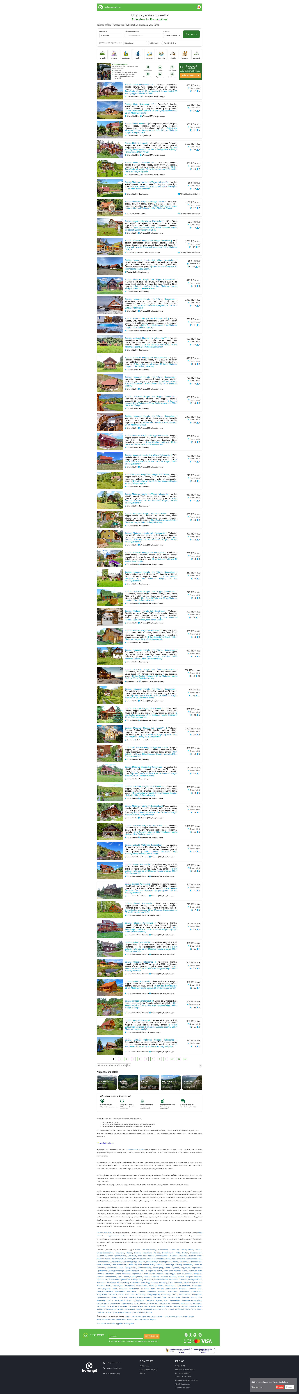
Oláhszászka (141, 1285)
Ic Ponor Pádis (148, 1289)
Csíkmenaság (110, 1309)
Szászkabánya (196, 1262)
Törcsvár (183, 1280)
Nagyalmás (147, 1253)
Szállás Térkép (145, 1366)
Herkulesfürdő (167, 1253)
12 (185, 1059)
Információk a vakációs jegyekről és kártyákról (115, 1324)
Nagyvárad (120, 1253)
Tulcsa (184, 1271)
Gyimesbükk (125, 1280)
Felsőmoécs (173, 1280)
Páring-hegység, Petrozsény (158, 1294)
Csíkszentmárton (183, 1285)
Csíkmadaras (129, 1309)
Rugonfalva (136, 1274)
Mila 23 (111, 1312)
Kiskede (160, 1289)
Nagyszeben (197, 1268)
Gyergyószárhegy (116, 1271)
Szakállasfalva (127, 1303)
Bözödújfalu (148, 1280)
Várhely (114, 1297)
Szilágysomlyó (164, 1303)
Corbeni (126, 1277)
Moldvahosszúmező (146, 1265)
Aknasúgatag (158, 1268)
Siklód (114, 1289)
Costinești (164, 1277)
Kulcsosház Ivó (132, 233)
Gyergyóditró (186, 1303)
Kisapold (128, 1312)
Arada (187, 1309)
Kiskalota (185, 1297)
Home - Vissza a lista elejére (115, 1065)
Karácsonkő (120, 1300)
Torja (164, 1297)
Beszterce (113, 1294)
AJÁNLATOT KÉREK (189, 75)
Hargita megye (145, 135)
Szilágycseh (196, 1294)
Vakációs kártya (117, 43)
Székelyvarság (137, 1280)
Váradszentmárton (144, 1297)
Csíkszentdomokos (194, 1259)
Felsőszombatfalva (118, 1259)
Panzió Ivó (130, 252)
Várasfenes (111, 1283)
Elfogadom (290, 1387)
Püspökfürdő (114, 1280)
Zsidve (171, 1309)
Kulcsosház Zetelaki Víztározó (137, 857)
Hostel (191, 1316)
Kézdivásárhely (123, 1283)
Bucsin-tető (174, 1250)
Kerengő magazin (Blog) (149, 1369)
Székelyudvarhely (149, 1250)
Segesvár (151, 1271)
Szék (119, 1277)
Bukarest (157, 1297)
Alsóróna (161, 1291)
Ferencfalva (122, 1265)
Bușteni (185, 1253)
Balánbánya (147, 1309)
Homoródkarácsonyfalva (191, 1300)
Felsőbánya (120, 1291)
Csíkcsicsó (173, 1256)
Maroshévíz (101, 1256)
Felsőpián (189, 1277)
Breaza (193, 1297)
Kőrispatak (101, 1283)
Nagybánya (119, 1312)
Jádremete (192, 1271)
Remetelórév (175, 1300)
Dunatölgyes (118, 1285)
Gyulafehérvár (102, 1271)
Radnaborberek (174, 1297)
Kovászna (106, 1265)
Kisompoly (163, 1283)
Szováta (175, 1262)
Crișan (145, 1274)
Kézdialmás (131, 1291)
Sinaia (128, 1300)
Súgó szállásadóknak (182, 1373)
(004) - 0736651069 (114, 1368)
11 (179, 1059)
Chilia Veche (102, 1312)
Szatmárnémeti (150, 1306)
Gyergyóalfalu (130, 1268)
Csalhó (152, 1274)
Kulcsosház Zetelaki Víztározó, (138, 915)
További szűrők (169, 43)
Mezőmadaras (184, 1294)
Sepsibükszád (171, 1289)
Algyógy (169, 1306)
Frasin (134, 1312)
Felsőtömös (184, 1291)
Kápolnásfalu (112, 1268)
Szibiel (167, 1268)
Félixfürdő (183, 1256)
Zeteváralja (131, 1256)
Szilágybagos (138, 1300)
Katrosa (137, 1253)
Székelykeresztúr (195, 1280)
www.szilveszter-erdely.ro (136, 1149)
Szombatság (102, 1303)
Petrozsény (140, 1294)
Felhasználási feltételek (183, 1377)
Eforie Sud (132, 1265)
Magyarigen (122, 1306)
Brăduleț (142, 1312)
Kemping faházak (142, 1319)
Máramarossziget (132, 1271)
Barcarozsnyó (196, 1253)
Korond (151, 1256)
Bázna (121, 1294)
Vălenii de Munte (156, 1285)
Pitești (140, 1306)
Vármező (192, 1289)
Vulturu (149, 1312)
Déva (178, 1274)
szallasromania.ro (112, 7)
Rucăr (109, 1306)
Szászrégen (197, 1285)
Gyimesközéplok (103, 1262)
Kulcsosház (152, 1316)
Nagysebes (151, 1291)
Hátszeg (178, 1265)
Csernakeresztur (161, 1280)
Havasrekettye (152, 1262)
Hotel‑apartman (175, 1316)
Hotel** (185, 1316)
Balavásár (161, 1306)
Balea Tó (141, 1262)
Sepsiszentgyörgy (130, 1262)
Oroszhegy (145, 1283)
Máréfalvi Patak (139, 1259)
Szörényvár (187, 1265)
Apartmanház (121, 1319)
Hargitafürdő (116, 1262)
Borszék (100, 1277)
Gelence (154, 1283)
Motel (144, 1316)
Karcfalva (183, 1289)
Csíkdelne (150, 1300)
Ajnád (114, 1306)
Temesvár (154, 1277)
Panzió (128, 1316)
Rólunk (142, 1373)
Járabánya (101, 1306)
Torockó (198, 1250)
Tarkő (193, 1309)
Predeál (181, 1277)
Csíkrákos (101, 1268)
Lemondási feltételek (182, 1388)
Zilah (145, 1256)
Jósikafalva (184, 1262)
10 (172, 1059)
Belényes (184, 1306)
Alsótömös (126, 1274)
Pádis (178, 1253)
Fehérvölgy (169, 1265)
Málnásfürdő (134, 1289)
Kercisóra (198, 1274)
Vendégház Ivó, (132, 272)
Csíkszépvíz (196, 1291)
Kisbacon (172, 1277)
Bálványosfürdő (187, 1250)
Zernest (150, 1259)
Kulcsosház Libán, (133, 135)
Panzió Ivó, (130, 213)
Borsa (137, 1250)
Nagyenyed (185, 1268)
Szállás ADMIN (180, 1366)
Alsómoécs (197, 1303)
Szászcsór (178, 1283)
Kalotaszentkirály (144, 1268)
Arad (99, 1265)
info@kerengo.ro (113, 1363)
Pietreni (143, 1303)
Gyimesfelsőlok (103, 1297)
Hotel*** (161, 1316)
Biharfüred (192, 1256)
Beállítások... (257, 1387)
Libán (114, 1265)
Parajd (129, 1259)
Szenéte (132, 1297)
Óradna (110, 1300)
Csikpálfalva (135, 1283)
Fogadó (153, 1319)
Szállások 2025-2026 (104, 1233)
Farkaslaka (180, 1259)
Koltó (170, 1283)
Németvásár (179, 1309)
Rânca (110, 1256)
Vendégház (136, 1316)
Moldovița (159, 1265)
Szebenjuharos (136, 1277)
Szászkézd (175, 1303)
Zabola (118, 1274)
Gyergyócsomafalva (105, 1291)
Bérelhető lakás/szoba (106, 1319)
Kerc (199, 1289)
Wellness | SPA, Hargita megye (153, 96)
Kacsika (120, 1309)
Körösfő (142, 1291)
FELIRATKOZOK (151, 1336)
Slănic (199, 1309)
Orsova (147, 1277)
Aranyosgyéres (195, 1306)
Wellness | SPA (105, 43)
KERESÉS (192, 34)
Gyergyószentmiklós (105, 1253)
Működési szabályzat (182, 1384)
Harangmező (130, 1285)
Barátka (177, 1306)
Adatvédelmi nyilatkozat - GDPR (186, 1380)
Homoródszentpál (160, 1309)
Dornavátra (109, 1274)
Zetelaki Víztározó (190, 1283)
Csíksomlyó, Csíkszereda (164, 1259)
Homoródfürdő (110, 1277)
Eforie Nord (168, 1271)
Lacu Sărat (130, 1294)
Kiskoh (159, 1271)
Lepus (121, 1268)
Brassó (129, 1253)
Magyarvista (102, 1294)
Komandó (197, 1277)
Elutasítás (279, 1387)
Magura (159, 1300)
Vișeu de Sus (102, 1280)
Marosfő (177, 1271)
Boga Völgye (169, 1274)
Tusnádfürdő (163, 1250)
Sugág (136, 1303)
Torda (139, 1256)
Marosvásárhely (161, 1256)
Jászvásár (132, 1306)
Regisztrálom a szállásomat (185, 1369)
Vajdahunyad (170, 1285)
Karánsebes (152, 1303)
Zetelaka (159, 1274)
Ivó (200, 1283)
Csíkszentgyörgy (103, 1289)
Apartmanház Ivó (132, 681)
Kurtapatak (123, 1297)
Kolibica (157, 1253)
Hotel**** (130, 1319)
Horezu (139, 1309)
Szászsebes (173, 1291)
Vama (107, 1259)
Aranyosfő (123, 1289)
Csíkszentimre (114, 1303)
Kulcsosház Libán (133, 96)
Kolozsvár (198, 1265)
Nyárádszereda (120, 1256)
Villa (166, 1316)
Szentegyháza (165, 1262)
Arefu (166, 1300)
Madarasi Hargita (104, 1285)
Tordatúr (100, 1309)
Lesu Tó (143, 1271)
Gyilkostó (175, 1268)
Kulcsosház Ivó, (132, 194)
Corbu (174, 1294)
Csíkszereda (187, 1274)
